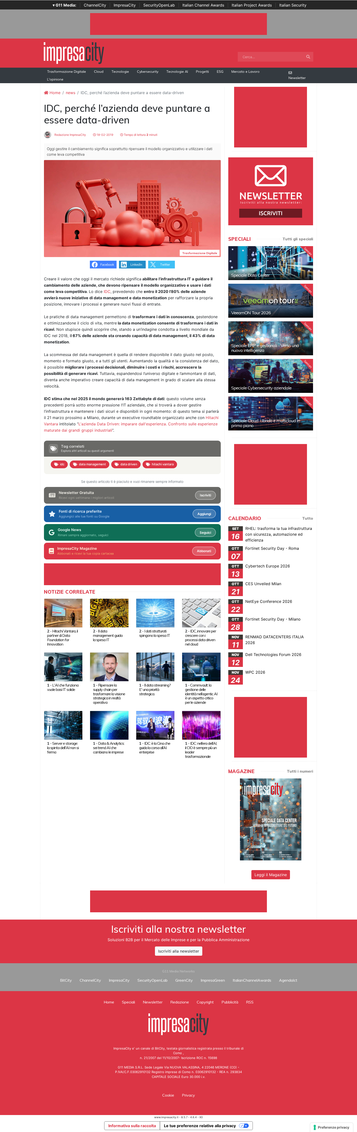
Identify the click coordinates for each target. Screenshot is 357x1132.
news (70, 92)
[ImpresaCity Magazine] (270, 819)
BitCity (66, 980)
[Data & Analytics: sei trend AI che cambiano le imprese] (109, 724)
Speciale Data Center (250, 275)
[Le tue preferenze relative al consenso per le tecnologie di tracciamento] (331, 1127)
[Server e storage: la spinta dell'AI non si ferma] (63, 724)
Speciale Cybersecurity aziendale (261, 388)
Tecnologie (120, 71)
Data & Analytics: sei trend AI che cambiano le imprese (108, 747)
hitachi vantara (163, 464)
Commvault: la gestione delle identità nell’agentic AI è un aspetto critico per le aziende (201, 694)
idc (62, 464)
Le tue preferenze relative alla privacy (200, 1125)
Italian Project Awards (252, 5)
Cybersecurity (147, 71)
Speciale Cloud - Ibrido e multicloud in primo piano (265, 423)
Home (54, 92)
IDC (107, 291)
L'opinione (55, 79)
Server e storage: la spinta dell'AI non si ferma (63, 747)
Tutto (307, 518)
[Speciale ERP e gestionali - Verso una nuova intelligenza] (270, 338)
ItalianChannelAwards (252, 980)
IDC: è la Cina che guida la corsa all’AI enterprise (154, 747)
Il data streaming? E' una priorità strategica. (155, 689)
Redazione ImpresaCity (70, 135)
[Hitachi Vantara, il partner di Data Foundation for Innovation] (63, 612)
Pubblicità (229, 1002)
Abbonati (204, 551)
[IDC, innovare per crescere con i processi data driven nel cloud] (201, 612)
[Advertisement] (178, 901)
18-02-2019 (104, 135)
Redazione (179, 1002)
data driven (128, 464)
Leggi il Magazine (271, 874)
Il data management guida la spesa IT (107, 635)
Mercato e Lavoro (245, 71)
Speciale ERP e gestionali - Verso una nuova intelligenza (265, 348)
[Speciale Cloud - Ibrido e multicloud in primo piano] (270, 413)
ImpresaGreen (213, 980)
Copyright (205, 1002)
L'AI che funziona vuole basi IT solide (62, 687)
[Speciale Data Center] (270, 263)
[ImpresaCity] (74, 52)
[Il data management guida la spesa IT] (109, 612)
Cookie (168, 1095)
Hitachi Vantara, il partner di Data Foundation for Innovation (62, 638)
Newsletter (297, 78)
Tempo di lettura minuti (140, 135)
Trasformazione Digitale (66, 71)
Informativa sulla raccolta (132, 1125)
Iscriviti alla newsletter (178, 951)
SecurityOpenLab (159, 5)
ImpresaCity (125, 5)
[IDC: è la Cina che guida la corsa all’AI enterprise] (155, 724)
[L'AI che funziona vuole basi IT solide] (63, 666)
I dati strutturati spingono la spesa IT (154, 633)
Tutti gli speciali (297, 238)
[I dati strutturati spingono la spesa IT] (155, 612)
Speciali (128, 1002)
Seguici (205, 532)
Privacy (188, 1095)
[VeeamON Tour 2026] (270, 301)
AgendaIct (288, 980)
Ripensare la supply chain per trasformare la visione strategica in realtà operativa (109, 694)
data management (92, 464)
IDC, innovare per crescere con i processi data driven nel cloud (200, 638)
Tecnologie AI (177, 71)
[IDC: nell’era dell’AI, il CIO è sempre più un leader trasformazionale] (201, 724)
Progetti (202, 71)
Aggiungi (204, 514)
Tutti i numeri (300, 771)
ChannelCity (95, 5)
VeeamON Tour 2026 (251, 312)
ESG (220, 71)
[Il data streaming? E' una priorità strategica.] (155, 666)
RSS (250, 1002)
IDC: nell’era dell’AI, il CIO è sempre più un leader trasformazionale (201, 750)
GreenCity (184, 980)
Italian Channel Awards (203, 5)
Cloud (98, 71)
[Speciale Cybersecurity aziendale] (270, 376)
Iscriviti (205, 495)
